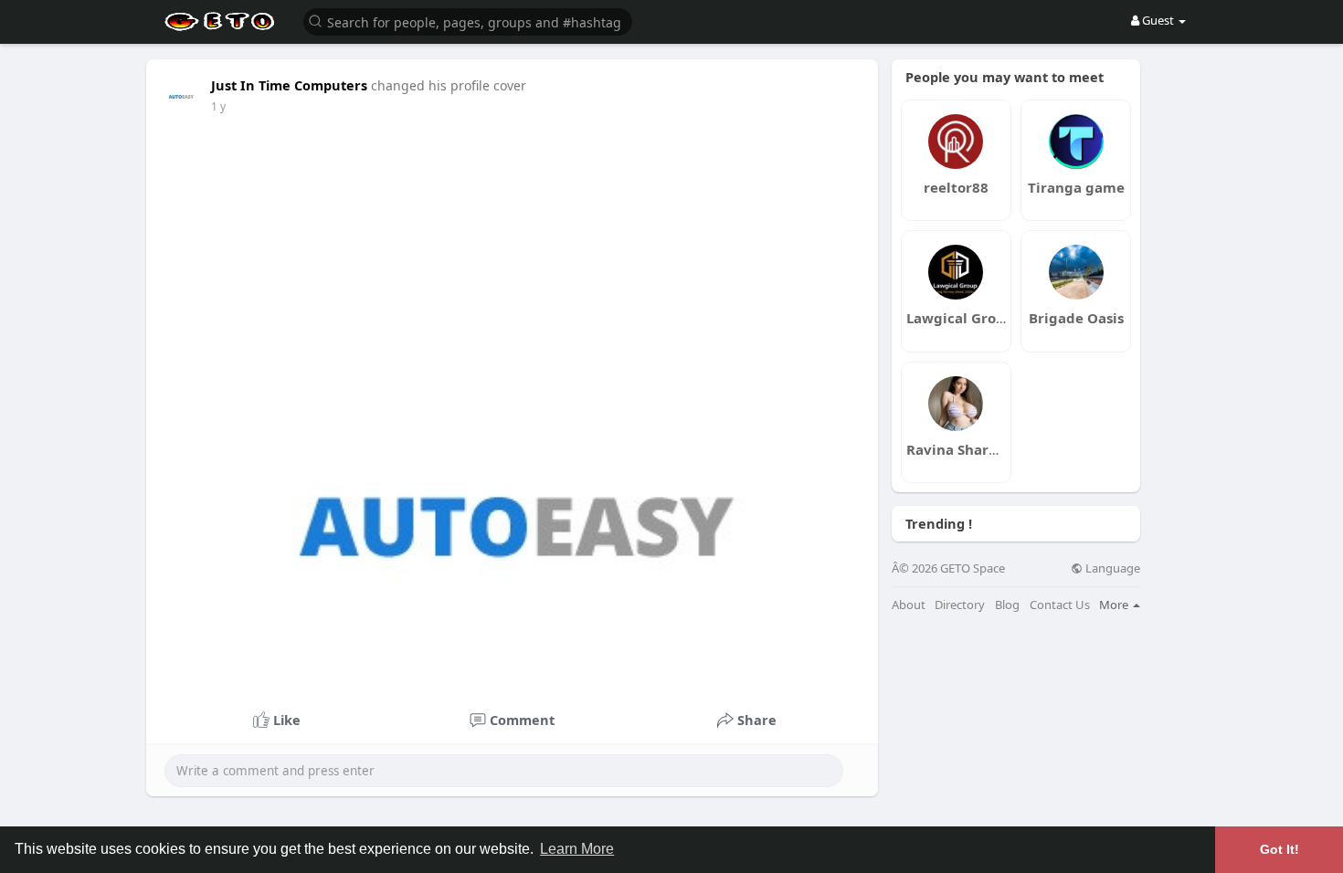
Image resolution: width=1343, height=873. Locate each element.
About (908, 605)
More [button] (1115, 604)
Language (1111, 568)
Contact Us (1060, 605)
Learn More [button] (577, 849)
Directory (960, 605)
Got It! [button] (1279, 849)
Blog (1007, 605)
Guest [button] (1158, 20)
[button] (468, 20)
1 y (218, 106)
